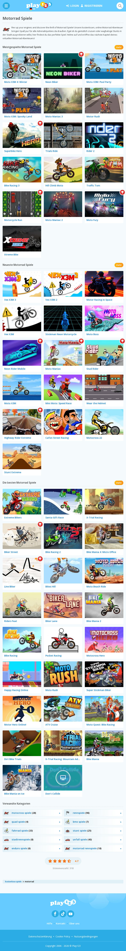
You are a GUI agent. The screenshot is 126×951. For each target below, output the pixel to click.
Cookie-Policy (63, 936)
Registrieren (93, 6)
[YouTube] (70, 913)
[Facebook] (55, 913)
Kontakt (60, 923)
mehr (119, 47)
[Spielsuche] (119, 5)
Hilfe (49, 923)
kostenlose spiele (13, 881)
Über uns (74, 923)
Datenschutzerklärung (40, 936)
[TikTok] (62, 913)
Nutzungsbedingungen (86, 936)
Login (74, 6)
